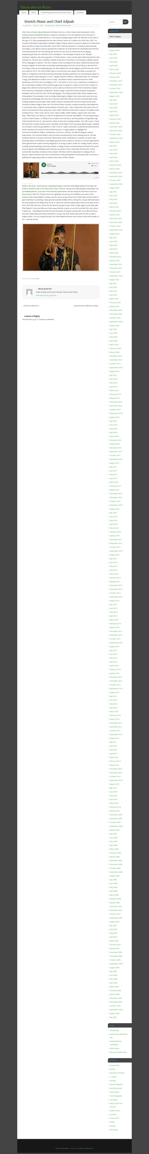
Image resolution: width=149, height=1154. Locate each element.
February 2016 (115, 532)
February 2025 (115, 119)
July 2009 (113, 834)
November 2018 (116, 406)
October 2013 (115, 639)
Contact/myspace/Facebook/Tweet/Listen (56, 12)
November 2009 (116, 818)
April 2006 (113, 983)
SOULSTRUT (114, 1118)
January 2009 (115, 857)
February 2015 (115, 578)
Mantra (81, 1148)
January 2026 (115, 77)
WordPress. (90, 1148)
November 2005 (116, 1002)
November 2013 (116, 635)
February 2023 (115, 211)
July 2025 (113, 100)
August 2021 (114, 279)
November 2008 (116, 864)
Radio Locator (115, 1110)
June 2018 (113, 425)
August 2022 (114, 234)
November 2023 (116, 176)
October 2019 (115, 364)
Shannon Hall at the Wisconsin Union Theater (47, 188)
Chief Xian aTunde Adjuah (32, 32)
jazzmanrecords (116, 1088)
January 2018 (115, 444)
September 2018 (116, 413)
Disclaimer (80, 12)
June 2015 (113, 562)
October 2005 (115, 1006)
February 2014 (115, 623)
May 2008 (113, 887)
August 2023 (114, 188)
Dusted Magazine (116, 1084)
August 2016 (114, 509)
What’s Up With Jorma (31, 306)
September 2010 (116, 780)
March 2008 (114, 895)
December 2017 (116, 448)
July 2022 (113, 237)
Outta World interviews (63, 25)
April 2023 (113, 203)
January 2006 (115, 994)
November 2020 (116, 314)
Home (23, 12)
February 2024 (115, 165)
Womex (113, 1126)
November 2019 (116, 360)
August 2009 (114, 830)
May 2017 (113, 474)
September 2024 (116, 138)
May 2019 (113, 383)
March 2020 (114, 344)
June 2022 (113, 241)
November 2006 (116, 956)
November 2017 (116, 451)
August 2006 (114, 967)
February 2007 (115, 944)
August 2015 (114, 555)
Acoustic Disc (115, 1065)
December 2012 (116, 677)
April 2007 (113, 937)
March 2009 (114, 849)
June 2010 (113, 792)
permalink (36, 279)
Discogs (113, 1080)
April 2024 (113, 157)
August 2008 (114, 876)
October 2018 (115, 409)
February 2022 (115, 257)
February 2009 (115, 853)
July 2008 (113, 879)
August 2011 (114, 738)
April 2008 (113, 891)
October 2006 (115, 960)
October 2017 (115, 455)
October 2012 (115, 685)
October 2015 (115, 547)
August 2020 (114, 325)
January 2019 (115, 398)
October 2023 (115, 180)
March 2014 (114, 620)
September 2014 (116, 597)
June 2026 (113, 58)
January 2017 (115, 490)
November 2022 (116, 222)
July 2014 (113, 604)
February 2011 (115, 761)
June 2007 (113, 929)
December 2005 (116, 998)
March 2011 (114, 757)
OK (125, 22)
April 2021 (113, 295)
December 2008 (116, 860)
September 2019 (116, 367)
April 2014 (113, 616)
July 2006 (113, 971)
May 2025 (113, 107)
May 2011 (113, 750)
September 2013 (116, 643)
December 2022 (116, 218)
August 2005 (114, 1013)
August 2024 (114, 142)
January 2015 (115, 581)
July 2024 (113, 146)
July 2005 (113, 1017)
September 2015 (116, 551)
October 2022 (115, 226)
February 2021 (115, 302)
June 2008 (113, 883)
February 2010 (115, 807)
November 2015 (116, 543)
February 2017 (115, 486)
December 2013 (116, 631)
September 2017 (116, 459)
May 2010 (113, 795)
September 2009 (116, 826)
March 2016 (114, 528)
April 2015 (113, 570)
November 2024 (116, 130)
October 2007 (115, 914)
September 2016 (116, 505)
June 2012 (113, 700)
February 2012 (115, 715)
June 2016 (113, 516)
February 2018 (115, 440)
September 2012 (116, 688)
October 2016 (115, 501)
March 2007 (114, 941)
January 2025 (115, 123)
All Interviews (49, 25)
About (33, 12)
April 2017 (113, 478)
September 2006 (116, 964)
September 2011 (116, 734)
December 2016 (116, 493)
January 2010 (115, 811)
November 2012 (116, 681)
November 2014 (116, 589)
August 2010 (114, 784)
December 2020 (116, 310)
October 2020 (115, 318)
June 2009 (113, 837)
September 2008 (116, 872)
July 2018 (113, 421)
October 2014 (115, 593)
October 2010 (115, 776)
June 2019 (113, 379)
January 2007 (115, 948)
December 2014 (116, 585)
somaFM (113, 1114)
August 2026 (114, 50)
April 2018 (113, 432)
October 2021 (115, 272)
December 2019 (116, 356)
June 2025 (113, 104)
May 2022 (113, 245)
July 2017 (113, 467)
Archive (112, 1069)
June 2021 (113, 287)
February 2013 (115, 669)
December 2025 (116, 81)
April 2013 (113, 662)
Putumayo (113, 1100)
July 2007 (113, 925)
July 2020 (113, 329)
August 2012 (114, 692)
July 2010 (113, 788)
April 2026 (113, 65)
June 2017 (113, 471)
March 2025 (114, 115)
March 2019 (114, 390)
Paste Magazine (116, 1096)
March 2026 (114, 69)
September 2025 (116, 92)
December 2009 (116, 815)
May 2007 (113, 933)
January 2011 (115, 765)
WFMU (112, 1122)
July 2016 (113, 513)
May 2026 (113, 62)
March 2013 (114, 665)
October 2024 (115, 134)
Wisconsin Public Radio (118, 1052)
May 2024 (113, 153)
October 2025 (115, 88)
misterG (24, 183)
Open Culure (114, 1048)
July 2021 (113, 283)
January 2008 (115, 902)
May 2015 (113, 566)
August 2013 (114, 646)
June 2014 (113, 608)
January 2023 (115, 214)
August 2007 (114, 922)
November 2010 (116, 772)
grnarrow (28, 25)
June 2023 (113, 195)
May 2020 (113, 337)
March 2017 (114, 482)
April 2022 (113, 249)
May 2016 (113, 520)
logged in (35, 319)
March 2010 (114, 803)
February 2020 (115, 348)
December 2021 (116, 264)
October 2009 (115, 822)
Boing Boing (114, 1030)
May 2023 (113, 199)
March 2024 (114, 161)
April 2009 (113, 845)
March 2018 (114, 436)
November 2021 (116, 268)
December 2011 (116, 723)
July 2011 (113, 742)
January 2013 (115, 673)
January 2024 (115, 169)
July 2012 (113, 696)
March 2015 (114, 574)
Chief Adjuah (30, 183)
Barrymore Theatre (117, 1073)
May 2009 (113, 841)
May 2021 (113, 291)
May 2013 (113, 658)
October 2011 (115, 730)
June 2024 (113, 150)
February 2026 (115, 73)
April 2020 (113, 341)
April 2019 (113, 386)
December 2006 (116, 952)
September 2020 (116, 321)
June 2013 (113, 654)
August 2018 (114, 417)
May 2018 (113, 429)
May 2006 (113, 979)
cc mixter (113, 1077)
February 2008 (115, 899)
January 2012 (115, 719)
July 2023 (113, 192)
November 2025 (116, 85)
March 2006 (114, 987)
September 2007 (116, 918)
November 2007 (116, 910)
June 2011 (113, 746)
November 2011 (116, 727)
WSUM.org (114, 1130)
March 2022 (114, 253)
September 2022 (116, 230)
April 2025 (113, 111)
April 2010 (113, 799)
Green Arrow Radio (36, 7)
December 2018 (116, 402)
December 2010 (116, 769)
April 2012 (113, 708)
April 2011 (113, 753)
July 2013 (113, 650)
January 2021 (115, 306)
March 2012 (114, 711)
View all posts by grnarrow (47, 295)
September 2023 (116, 184)
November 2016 (116, 497)
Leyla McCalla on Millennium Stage (86, 306)
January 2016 (115, 536)
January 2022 (115, 260)
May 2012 (113, 704)
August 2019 (114, 371)
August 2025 (114, 96)
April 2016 (113, 524)
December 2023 (116, 172)
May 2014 (113, 612)
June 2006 (113, 975)
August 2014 (114, 600)
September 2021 (116, 276)
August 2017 (114, 463)
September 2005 (116, 1009)
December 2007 (116, 906)
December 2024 (116, 127)
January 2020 (115, 352)
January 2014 (115, 627)
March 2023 (114, 207)
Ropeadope (27, 194)
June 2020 (113, 333)
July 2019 (113, 375)
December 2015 (116, 539)
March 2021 (114, 299)
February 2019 (115, 394)
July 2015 (113, 558)
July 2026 (113, 54)
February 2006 (115, 990)
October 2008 (115, 868)
